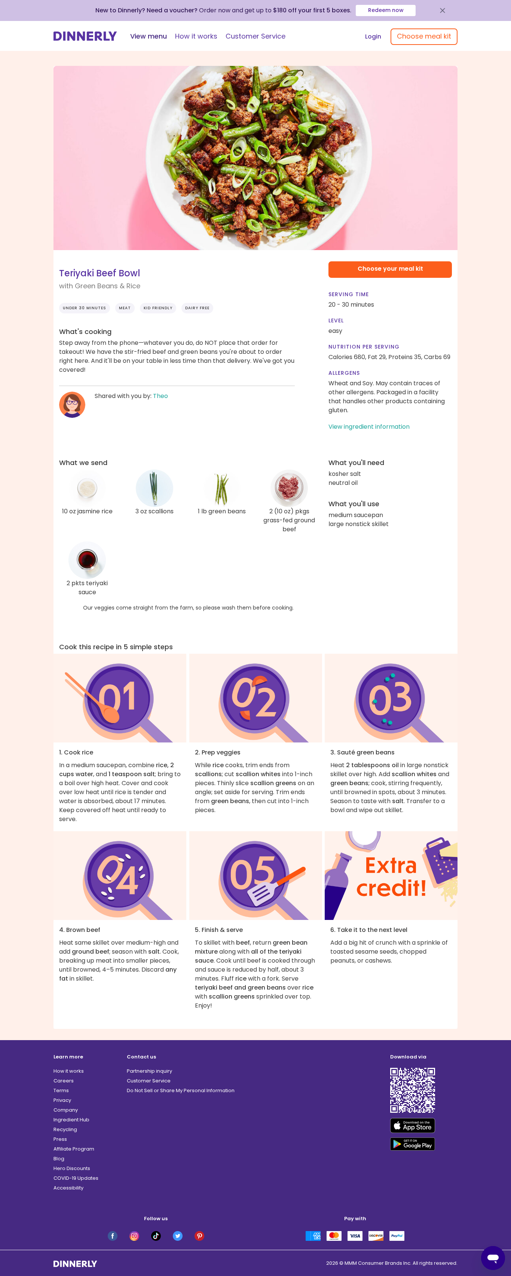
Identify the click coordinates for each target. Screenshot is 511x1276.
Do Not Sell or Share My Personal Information (181, 1090)
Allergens (344, 373)
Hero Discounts (71, 1168)
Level (336, 320)
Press (60, 1139)
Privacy (62, 1100)
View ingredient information (369, 426)
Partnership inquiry (149, 1071)
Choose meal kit (424, 36)
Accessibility (68, 1187)
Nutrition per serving (364, 346)
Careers (63, 1080)
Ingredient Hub (71, 1119)
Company (65, 1110)
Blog (58, 1158)
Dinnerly (85, 36)
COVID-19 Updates (75, 1178)
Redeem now (386, 10)
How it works (196, 36)
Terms (61, 1090)
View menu (148, 36)
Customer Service (255, 36)
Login (373, 36)
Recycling (65, 1129)
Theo (160, 396)
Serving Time (348, 294)
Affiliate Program (73, 1148)
